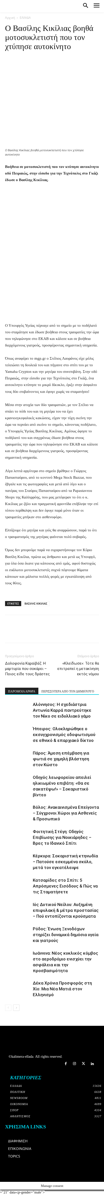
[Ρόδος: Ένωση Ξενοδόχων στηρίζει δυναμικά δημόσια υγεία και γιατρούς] (17, 934)
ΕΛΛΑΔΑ (25, 17)
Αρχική (10, 17)
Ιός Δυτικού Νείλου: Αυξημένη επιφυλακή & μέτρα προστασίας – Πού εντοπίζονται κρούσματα (66, 910)
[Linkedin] (45, 74)
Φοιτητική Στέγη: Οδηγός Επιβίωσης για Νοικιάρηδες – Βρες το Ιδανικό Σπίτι (62, 837)
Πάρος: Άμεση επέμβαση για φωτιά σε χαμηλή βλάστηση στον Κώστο (61, 758)
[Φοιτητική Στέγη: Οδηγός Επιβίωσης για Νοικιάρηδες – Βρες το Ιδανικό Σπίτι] (17, 837)
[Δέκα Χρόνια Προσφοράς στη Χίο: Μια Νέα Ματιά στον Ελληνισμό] (17, 989)
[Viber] (56, 74)
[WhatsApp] (33, 74)
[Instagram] (74, 1064)
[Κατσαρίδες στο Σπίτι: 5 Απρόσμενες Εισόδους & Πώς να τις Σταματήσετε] (17, 886)
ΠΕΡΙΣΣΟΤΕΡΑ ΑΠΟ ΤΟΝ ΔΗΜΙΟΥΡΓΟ (67, 691)
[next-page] (16, 1008)
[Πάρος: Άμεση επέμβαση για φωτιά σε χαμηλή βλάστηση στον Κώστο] (17, 759)
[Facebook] (10, 74)
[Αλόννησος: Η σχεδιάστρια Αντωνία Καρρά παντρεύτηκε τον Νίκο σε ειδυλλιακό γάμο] (17, 710)
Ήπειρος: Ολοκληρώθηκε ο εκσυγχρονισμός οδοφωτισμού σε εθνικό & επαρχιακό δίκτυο (64, 734)
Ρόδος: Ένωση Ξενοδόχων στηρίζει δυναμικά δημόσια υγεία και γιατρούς (65, 934)
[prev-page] (8, 1008)
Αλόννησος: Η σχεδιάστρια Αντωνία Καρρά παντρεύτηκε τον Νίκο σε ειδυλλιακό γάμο (62, 710)
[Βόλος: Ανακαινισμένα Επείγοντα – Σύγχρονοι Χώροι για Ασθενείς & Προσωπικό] (17, 813)
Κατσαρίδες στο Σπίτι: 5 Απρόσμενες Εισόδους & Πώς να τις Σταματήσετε (65, 886)
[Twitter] (83, 1064)
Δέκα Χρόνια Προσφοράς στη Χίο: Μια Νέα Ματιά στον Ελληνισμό (62, 988)
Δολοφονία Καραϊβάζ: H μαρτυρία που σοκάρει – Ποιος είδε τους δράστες (27, 668)
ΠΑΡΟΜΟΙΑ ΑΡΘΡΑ (21, 691)
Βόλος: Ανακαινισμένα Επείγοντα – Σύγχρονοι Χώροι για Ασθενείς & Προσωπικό (66, 813)
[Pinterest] (68, 74)
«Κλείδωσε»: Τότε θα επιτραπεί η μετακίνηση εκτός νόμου (78, 668)
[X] (22, 74)
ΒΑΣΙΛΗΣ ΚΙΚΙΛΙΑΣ (35, 603)
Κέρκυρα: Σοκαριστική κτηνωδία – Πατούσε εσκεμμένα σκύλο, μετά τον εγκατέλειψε (65, 861)
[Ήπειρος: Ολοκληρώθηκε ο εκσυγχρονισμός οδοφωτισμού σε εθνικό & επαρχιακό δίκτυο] (17, 734)
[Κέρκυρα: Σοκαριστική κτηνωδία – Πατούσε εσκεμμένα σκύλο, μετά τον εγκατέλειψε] (17, 862)
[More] (80, 74)
